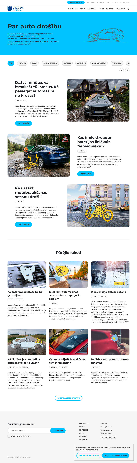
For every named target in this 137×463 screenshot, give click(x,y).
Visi (11, 63)
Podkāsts (73, 9)
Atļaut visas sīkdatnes (116, 455)
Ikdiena (109, 9)
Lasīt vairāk (23, 123)
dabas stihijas (50, 63)
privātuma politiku (24, 436)
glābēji (67, 63)
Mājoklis (92, 9)
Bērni (82, 9)
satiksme (81, 63)
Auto (101, 9)
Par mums (90, 2)
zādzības (53, 303)
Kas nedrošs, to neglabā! (120, 2)
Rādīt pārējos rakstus (68, 398)
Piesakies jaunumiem (76, 2)
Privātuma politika (106, 430)
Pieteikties (58, 430)
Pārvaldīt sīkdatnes (89, 455)
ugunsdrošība (99, 63)
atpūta (22, 63)
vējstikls (116, 63)
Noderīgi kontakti (103, 2)
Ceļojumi (120, 9)
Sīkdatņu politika (106, 433)
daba (34, 63)
